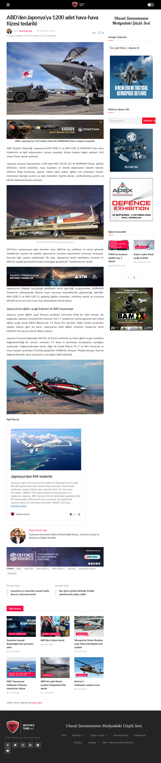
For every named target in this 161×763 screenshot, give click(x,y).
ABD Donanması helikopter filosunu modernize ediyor (17, 684)
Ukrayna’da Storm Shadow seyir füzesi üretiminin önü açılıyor (88, 643)
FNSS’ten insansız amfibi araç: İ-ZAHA (117, 257)
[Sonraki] (134, 277)
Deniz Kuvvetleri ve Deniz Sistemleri (19, 674)
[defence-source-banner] (55, 556)
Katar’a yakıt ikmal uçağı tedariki (143, 255)
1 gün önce (81, 651)
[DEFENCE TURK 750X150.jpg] (55, 276)
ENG (64, 735)
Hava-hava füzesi (87, 568)
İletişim (78, 742)
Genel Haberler (17, 634)
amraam (71, 568)
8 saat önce (13, 651)
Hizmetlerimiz (121, 735)
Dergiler (92, 742)
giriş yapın (37, 702)
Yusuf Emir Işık (25, 30)
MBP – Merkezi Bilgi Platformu (118, 742)
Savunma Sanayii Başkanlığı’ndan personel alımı (20, 643)
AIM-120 (29, 568)
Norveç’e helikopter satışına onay (87, 682)
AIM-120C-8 (43, 568)
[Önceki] (128, 277)
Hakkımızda (140, 735)
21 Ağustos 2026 (142, 262)
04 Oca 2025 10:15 (46, 30)
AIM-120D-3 (58, 568)
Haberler (19, 35)
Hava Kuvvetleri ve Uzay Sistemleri (40, 35)
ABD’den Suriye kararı (52, 640)
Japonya (12, 573)
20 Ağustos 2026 (117, 265)
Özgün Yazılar (97, 735)
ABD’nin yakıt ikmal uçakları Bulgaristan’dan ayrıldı (53, 684)
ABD (19, 568)
